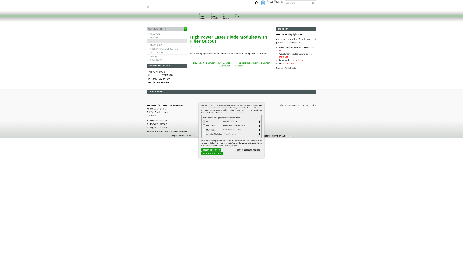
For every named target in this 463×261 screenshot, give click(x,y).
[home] (256, 2)
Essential (210, 121)
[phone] (263, 2)
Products (155, 34)
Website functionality (230, 121)
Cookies (190, 135)
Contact (154, 56)
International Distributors (164, 48)
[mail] (270, 2)
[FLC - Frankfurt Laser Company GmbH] (150, 16)
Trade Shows (156, 45)
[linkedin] (278, 2)
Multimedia (211, 130)
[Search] (313, 2)
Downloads (156, 60)
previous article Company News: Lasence (211, 63)
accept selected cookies (248, 150)
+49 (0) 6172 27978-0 (158, 124)
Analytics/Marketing (214, 134)
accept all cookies (211, 150)
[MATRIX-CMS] (267, 136)
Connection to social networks (234, 125)
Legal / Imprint (178, 135)
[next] (311, 98)
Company (154, 37)
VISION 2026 (156, 71)
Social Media (211, 125)
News (153, 41)
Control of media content (232, 130)
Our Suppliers (157, 52)
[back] (151, 98)
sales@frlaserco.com (158, 120)
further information (212, 153)
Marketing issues (230, 134)
